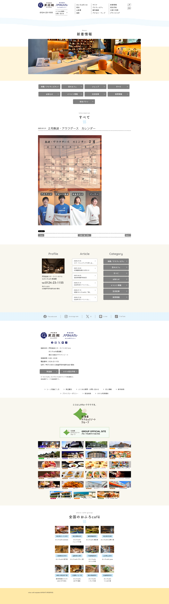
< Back (41, 235)
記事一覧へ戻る (84, 235)
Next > (128, 235)
